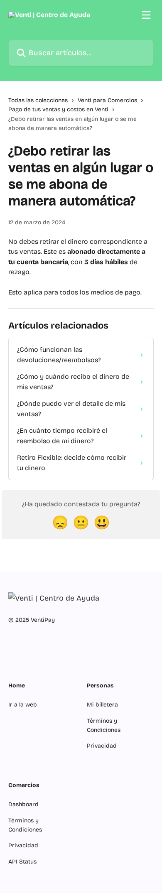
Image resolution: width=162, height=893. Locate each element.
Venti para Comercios (107, 100)
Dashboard (23, 804)
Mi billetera (102, 704)
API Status (22, 861)
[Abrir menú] (146, 15)
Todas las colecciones (38, 100)
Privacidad (102, 745)
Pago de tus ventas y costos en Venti (58, 109)
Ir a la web (22, 704)
